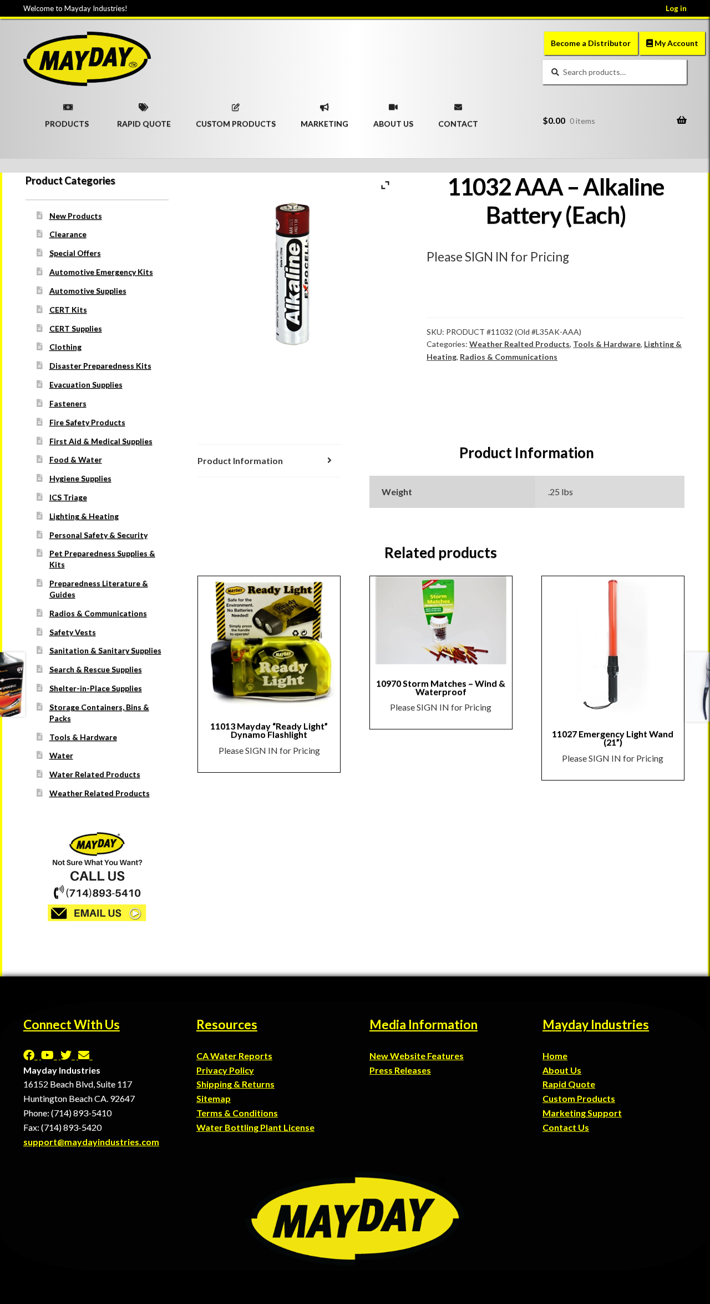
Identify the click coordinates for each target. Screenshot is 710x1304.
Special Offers (75, 253)
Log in (676, 8)
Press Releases (400, 1070)
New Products (75, 215)
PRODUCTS (67, 120)
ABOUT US (393, 120)
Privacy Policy (225, 1070)
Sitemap (213, 1098)
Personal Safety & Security (98, 535)
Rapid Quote (568, 1084)
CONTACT (458, 120)
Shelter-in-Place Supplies (95, 688)
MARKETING (324, 120)
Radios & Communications (508, 356)
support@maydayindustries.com (91, 1141)
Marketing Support (582, 1112)
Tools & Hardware (607, 344)
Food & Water (75, 459)
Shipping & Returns (235, 1084)
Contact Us (565, 1127)
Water (61, 755)
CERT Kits (68, 309)
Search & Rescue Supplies (95, 669)
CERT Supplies (75, 328)
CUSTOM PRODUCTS (236, 120)
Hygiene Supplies (80, 478)
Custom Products (578, 1098)
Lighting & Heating (84, 516)
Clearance (68, 234)
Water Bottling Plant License (255, 1127)
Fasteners (68, 403)
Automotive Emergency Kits (101, 271)
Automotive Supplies (87, 290)
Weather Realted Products (519, 344)
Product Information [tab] (240, 460)
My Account (675, 43)
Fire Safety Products (87, 422)
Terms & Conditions (237, 1112)
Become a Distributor (591, 43)
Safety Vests (72, 632)
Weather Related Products (99, 793)
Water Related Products (94, 774)
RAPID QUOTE (144, 120)
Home (554, 1055)
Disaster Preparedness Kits (100, 365)
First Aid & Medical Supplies (101, 441)
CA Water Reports (234, 1055)
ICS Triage (68, 497)
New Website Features (416, 1055)
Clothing (65, 346)
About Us (561, 1070)
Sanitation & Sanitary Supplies (105, 650)
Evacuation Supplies (86, 384)
